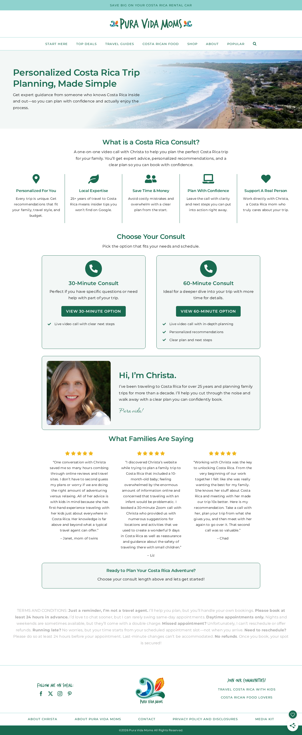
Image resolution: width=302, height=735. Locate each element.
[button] (255, 43)
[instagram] (60, 693)
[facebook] (41, 693)
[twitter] (50, 693)
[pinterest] (69, 693)
